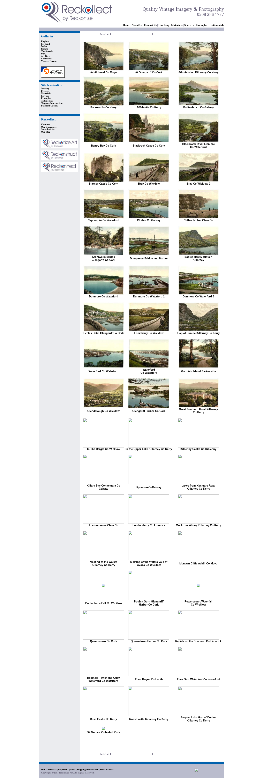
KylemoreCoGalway (148, 487)
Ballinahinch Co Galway (198, 107)
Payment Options (49, 105)
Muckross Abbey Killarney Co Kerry (198, 525)
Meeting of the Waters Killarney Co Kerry (103, 563)
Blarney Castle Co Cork (103, 183)
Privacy (45, 91)
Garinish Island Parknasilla (198, 371)
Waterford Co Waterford (103, 371)
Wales (44, 46)
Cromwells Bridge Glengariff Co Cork (103, 258)
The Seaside (47, 51)
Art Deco (45, 56)
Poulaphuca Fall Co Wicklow (103, 603)
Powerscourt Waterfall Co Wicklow (198, 603)
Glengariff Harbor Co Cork (148, 411)
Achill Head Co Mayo (103, 72)
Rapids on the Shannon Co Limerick (198, 641)
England (45, 41)
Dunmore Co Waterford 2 (149, 296)
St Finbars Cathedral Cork (103, 732)
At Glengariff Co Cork (148, 72)
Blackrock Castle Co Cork (149, 145)
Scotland (45, 44)
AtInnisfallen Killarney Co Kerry (198, 72)
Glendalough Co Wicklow (103, 411)
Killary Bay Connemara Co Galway (103, 487)
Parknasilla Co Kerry (103, 107)
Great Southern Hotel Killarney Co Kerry (198, 411)
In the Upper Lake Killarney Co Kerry (149, 449)
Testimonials (47, 100)
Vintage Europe (49, 61)
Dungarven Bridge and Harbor (149, 258)
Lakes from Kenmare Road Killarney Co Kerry (198, 487)
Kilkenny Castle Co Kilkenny (198, 449)
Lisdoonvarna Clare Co (103, 525)
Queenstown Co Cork (103, 641)
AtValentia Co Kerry (148, 107)
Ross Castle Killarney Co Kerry (148, 719)
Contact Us (150, 25)
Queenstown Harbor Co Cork (149, 641)
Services (189, 25)
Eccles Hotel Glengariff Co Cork (103, 333)
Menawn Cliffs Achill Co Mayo (198, 563)
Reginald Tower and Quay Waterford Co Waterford (103, 679)
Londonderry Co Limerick (149, 525)
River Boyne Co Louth (149, 679)
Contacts (45, 124)
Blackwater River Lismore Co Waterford (198, 145)
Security (45, 88)
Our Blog (163, 25)
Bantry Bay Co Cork (103, 145)
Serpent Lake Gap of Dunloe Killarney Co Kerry (198, 719)
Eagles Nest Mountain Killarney (198, 258)
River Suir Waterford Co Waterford (198, 679)
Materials (176, 25)
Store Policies (47, 129)
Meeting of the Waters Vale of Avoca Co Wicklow (148, 563)
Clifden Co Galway (148, 220)
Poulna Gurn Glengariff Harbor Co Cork (149, 603)
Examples (201, 25)
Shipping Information (51, 103)
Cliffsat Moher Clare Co (198, 220)
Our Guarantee (49, 127)
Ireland (44, 48)
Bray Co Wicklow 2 (198, 183)
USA (43, 53)
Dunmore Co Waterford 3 (198, 296)
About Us (137, 25)
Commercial (47, 58)
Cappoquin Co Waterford (103, 220)
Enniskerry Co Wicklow (149, 333)
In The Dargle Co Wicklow (103, 449)
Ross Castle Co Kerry (103, 719)
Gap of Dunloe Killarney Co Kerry (198, 333)
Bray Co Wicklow (149, 183)
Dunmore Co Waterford (103, 296)
